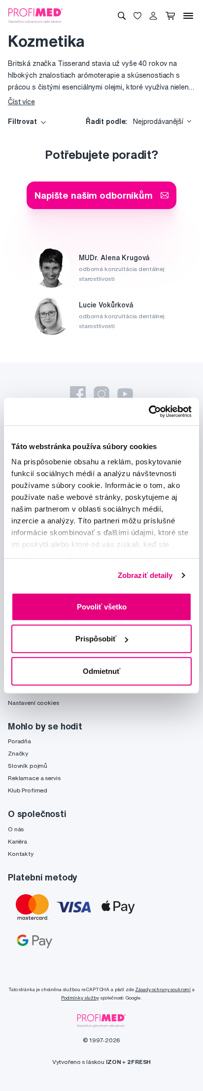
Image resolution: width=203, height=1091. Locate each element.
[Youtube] (125, 394)
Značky (18, 753)
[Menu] (188, 16)
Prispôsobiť (95, 639)
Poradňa (19, 741)
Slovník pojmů (27, 765)
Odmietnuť (101, 671)
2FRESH (139, 1062)
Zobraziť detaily (145, 575)
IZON (113, 1062)
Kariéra (17, 841)
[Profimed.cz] (35, 15)
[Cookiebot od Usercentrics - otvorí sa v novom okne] (148, 411)
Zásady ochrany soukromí (163, 989)
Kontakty (21, 853)
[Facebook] (78, 394)
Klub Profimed (27, 790)
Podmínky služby (80, 998)
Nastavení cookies (33, 702)
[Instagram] (101, 394)
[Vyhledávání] (122, 16)
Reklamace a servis (34, 778)
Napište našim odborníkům (93, 195)
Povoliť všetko (102, 606)
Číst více (21, 101)
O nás (16, 829)
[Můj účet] (153, 16)
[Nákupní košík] (170, 16)
